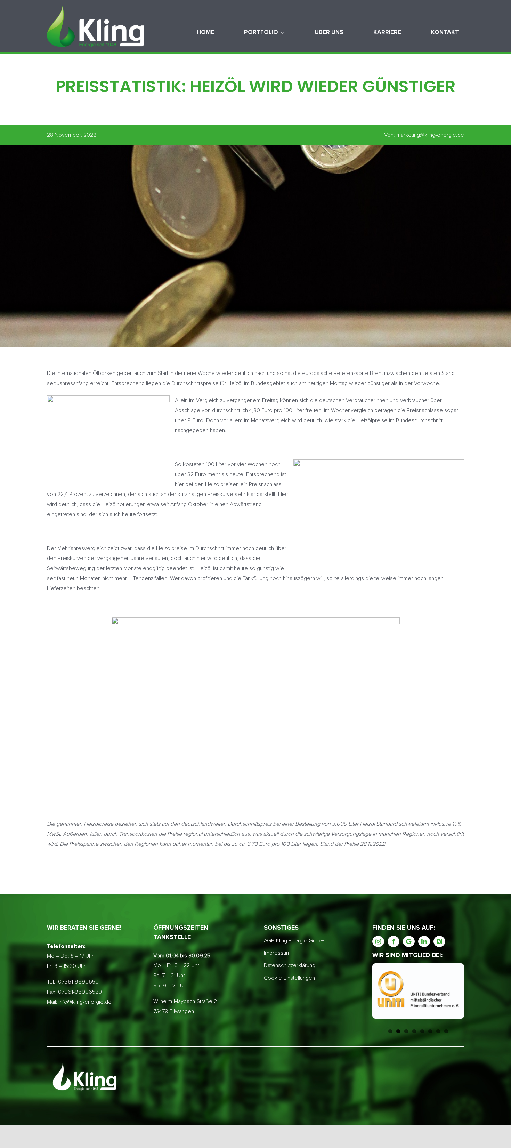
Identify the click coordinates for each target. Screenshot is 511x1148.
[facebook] (393, 941)
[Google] (409, 941)
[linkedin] (424, 941)
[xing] (439, 941)
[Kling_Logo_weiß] (95, 8)
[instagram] (378, 941)
